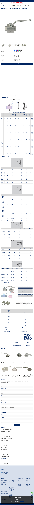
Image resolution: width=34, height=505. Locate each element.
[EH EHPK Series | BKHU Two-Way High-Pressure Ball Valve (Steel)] (6, 369)
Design (27, 480)
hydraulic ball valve (3, 381)
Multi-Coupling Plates (12, 481)
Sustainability (19, 484)
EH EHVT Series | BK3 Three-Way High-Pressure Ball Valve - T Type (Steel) (17, 362)
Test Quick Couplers (12, 480)
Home (2, 5)
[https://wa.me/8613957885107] (32, 493)
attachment (3, 412)
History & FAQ (19, 480)
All (3, 5)
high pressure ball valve (10, 381)
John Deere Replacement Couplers (12, 483)
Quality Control (28, 484)
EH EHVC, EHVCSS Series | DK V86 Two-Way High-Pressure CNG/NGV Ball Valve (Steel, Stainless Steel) (28, 375)
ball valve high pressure (4, 382)
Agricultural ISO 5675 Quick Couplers (4, 489)
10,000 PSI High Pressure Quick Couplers (4, 495)
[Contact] (32, 495)
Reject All (12, 501)
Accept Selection (17, 501)
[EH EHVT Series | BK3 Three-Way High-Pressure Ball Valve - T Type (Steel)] (17, 355)
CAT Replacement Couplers (11, 490)
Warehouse (27, 485)
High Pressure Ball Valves (8, 5)
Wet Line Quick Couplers (4, 493)
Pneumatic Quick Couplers (11, 495)
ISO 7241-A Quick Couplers (3, 487)
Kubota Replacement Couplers (12, 485)
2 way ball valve (20, 381)
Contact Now (17, 63)
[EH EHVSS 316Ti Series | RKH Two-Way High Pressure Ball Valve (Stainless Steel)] (17, 369)
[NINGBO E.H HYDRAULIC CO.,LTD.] (17, 3)
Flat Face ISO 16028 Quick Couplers (4, 481)
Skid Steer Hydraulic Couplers (4, 483)
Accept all (22, 501)
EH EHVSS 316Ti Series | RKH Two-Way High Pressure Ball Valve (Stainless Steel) (17, 375)
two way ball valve (26, 381)
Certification (19, 481)
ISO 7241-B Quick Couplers (3, 485)
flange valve (16, 381)
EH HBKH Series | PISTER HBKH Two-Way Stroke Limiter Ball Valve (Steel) (28, 362)
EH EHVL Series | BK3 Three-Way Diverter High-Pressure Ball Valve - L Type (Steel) (6, 362)
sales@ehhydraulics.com (5, 472)
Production (27, 481)
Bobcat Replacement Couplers (12, 488)
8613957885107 (4, 473)
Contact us (19, 485)
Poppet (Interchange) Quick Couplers (4, 492)
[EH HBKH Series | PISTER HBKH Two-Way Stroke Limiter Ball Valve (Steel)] (28, 355)
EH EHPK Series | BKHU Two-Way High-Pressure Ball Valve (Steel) (6, 375)
